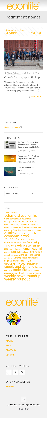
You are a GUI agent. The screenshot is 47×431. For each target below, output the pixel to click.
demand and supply (32, 230)
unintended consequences (28, 273)
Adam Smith (9, 213)
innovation (36, 251)
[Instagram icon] (28, 409)
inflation (25, 252)
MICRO (9, 345)
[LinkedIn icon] (25, 409)
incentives (16, 251)
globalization (16, 249)
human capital (31, 248)
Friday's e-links (15, 245)
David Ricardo (18, 230)
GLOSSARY (11, 350)
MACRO (9, 341)
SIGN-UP (10, 386)
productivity (32, 264)
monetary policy (9, 258)
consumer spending (11, 224)
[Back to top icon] (23, 399)
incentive (7, 252)
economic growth (25, 233)
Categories (11, 30)
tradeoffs (20, 270)
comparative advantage (20, 219)
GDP (30, 245)
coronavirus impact (28, 224)
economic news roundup (16, 237)
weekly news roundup (22, 276)
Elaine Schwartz (14, 73)
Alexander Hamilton (21, 213)
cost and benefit (10, 227)
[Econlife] (23, 5)
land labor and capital (30, 255)
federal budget (21, 243)
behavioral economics (20, 216)
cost (38, 224)
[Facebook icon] (19, 409)
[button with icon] (9, 372)
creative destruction (26, 227)
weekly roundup (17, 279)
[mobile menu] (43, 5)
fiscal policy (33, 242)
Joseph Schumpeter (12, 255)
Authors (12, 33)
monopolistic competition (27, 258)
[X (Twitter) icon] (22, 409)
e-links (9, 233)
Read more (36, 96)
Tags (22, 30)
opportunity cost (15, 263)
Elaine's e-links (26, 239)
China (6, 219)
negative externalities (14, 261)
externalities (10, 242)
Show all (37, 33)
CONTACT (10, 355)
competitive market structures (20, 221)
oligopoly (28, 261)
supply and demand (19, 267)
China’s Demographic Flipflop (22, 77)
